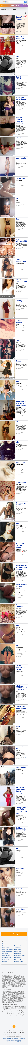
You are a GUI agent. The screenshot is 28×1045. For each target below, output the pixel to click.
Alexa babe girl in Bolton (21, 98)
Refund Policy (21, 1034)
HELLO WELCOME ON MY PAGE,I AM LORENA (21, 566)
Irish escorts (5, 953)
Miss (17, 57)
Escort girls (4, 945)
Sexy (18, 219)
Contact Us (7, 1032)
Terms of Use (20, 1032)
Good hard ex (21, 767)
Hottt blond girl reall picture (20, 545)
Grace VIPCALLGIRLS (21, 260)
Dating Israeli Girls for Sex (19, 1038)
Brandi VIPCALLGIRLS (21, 280)
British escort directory (7, 949)
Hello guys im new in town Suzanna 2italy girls (21, 810)
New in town (20, 462)
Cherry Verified (19, 321)
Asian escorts (17, 947)
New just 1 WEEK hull (20, 37)
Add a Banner (15, 1030)
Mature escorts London (19, 955)
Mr (17, 199)
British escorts (5, 947)
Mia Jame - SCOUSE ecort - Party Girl (21, 688)
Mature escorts (17, 945)
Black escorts (17, 953)
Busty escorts (17, 957)
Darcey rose (20, 178)
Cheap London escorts (7, 951)
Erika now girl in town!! (21, 504)
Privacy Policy (6, 1034)
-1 (25, 349)
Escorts (4, 943)
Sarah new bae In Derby (21, 585)
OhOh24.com (18, 1036)
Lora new (19, 138)
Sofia (18, 726)
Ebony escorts (17, 959)
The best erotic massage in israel (14, 1041)
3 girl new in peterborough (21, 829)
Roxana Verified (19, 301)
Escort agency (5, 959)
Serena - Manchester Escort (20, 667)
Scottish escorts (6, 955)
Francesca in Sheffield (20, 606)
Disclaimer (14, 1034)
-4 (25, 699)
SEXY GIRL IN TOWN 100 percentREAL (21, 403)
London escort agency (19, 961)
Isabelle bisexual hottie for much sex (19, 120)
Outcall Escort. (18, 78)
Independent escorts (7, 957)
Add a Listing (8, 1030)
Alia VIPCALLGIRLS (21, 240)
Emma (18, 361)
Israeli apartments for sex (8, 1038)
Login (21, 1030)
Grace (18, 341)
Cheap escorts (17, 949)
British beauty (21, 868)
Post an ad (25, 4)
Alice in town (21, 483)
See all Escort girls (14, 934)
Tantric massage (18, 943)
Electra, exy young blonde (21, 707)
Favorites (13, 1032)
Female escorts (5, 961)
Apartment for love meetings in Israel (13, 1040)
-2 (25, 204)
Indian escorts (17, 951)
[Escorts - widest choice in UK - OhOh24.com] (14, 5)
